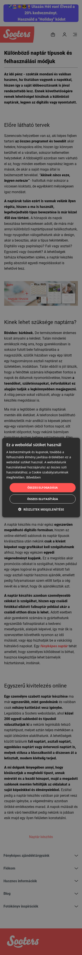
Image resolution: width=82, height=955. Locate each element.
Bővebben (33, 477)
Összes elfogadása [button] (42, 487)
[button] (41, 509)
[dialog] (41, 477)
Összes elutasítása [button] (42, 499)
